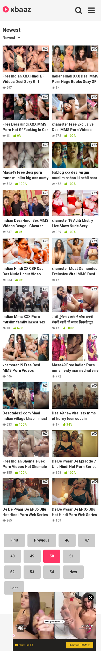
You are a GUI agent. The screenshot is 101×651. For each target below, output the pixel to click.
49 (32, 556)
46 (67, 540)
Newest (9, 38)
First (14, 540)
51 (71, 556)
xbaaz (20, 9)
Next (73, 572)
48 (12, 556)
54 (52, 572)
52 (12, 572)
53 (32, 572)
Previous (41, 540)
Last (14, 588)
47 (87, 540)
